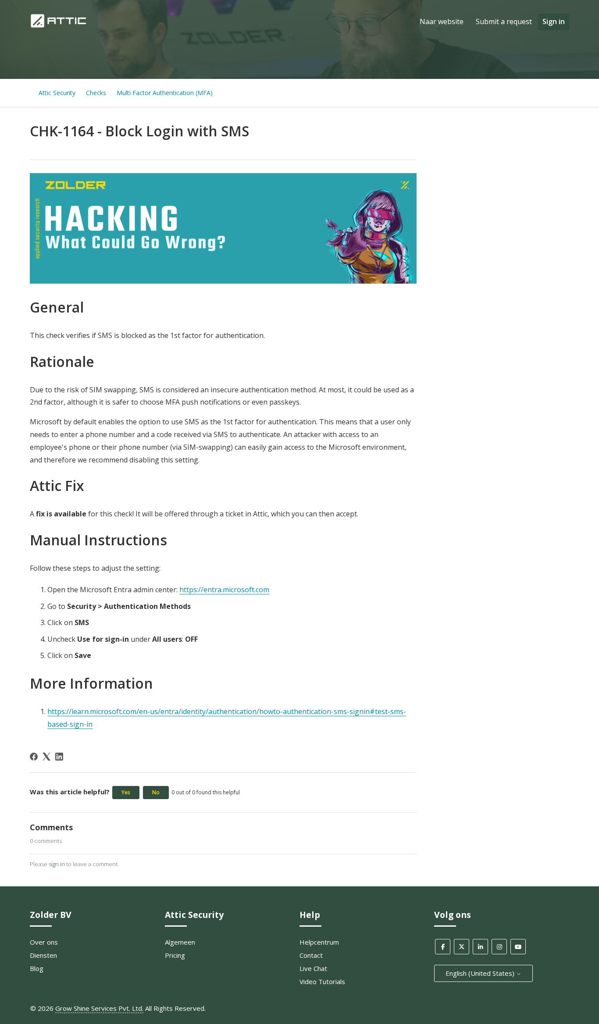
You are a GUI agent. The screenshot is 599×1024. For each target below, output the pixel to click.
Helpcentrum (319, 942)
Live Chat (313, 968)
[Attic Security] (59, 25)
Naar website (442, 21)
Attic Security (57, 93)
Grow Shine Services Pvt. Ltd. (99, 1008)
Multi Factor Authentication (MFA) (165, 93)
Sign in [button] (553, 21)
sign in (57, 864)
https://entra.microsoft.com (224, 589)
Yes (125, 792)
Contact (311, 955)
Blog (36, 968)
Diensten (43, 955)
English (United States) (481, 973)
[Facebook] (34, 757)
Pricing (175, 955)
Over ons (44, 942)
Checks (96, 93)
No (156, 792)
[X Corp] (46, 757)
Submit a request (504, 21)
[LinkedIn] (59, 757)
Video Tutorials (322, 981)
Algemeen (180, 942)
